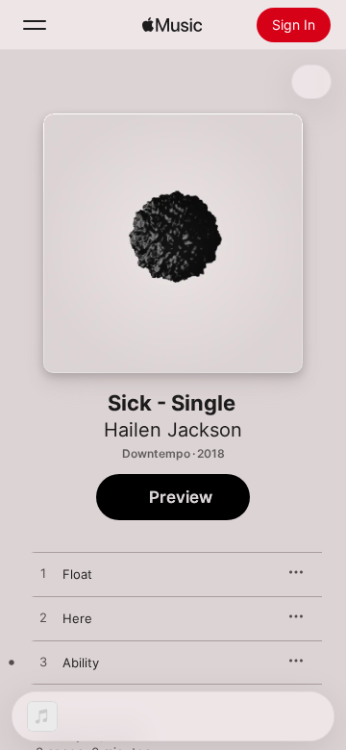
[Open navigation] (34, 25)
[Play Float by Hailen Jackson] (43, 574)
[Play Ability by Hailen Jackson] (43, 662)
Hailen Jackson (173, 429)
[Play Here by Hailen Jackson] (43, 618)
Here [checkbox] (77, 618)
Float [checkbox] (77, 574)
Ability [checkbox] (80, 662)
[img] (172, 25)
